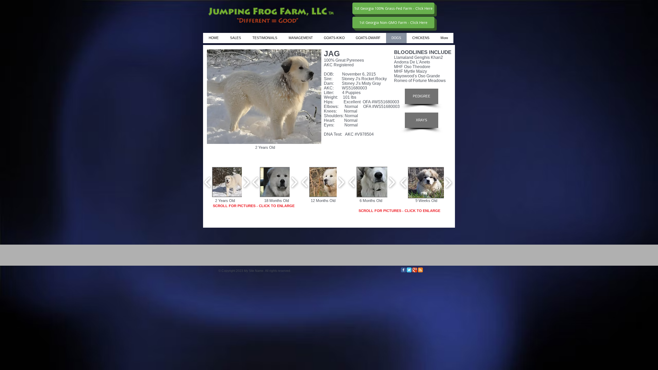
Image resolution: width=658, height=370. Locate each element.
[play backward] (207, 182)
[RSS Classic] (420, 269)
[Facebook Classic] (403, 269)
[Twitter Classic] (409, 269)
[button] (232, 182)
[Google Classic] (414, 269)
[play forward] (246, 182)
